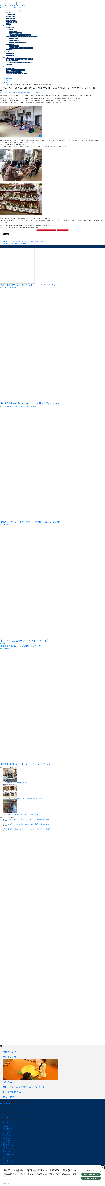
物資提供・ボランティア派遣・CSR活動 (20, 62)
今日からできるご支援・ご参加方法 (46, 230)
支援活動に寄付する (62, 230)
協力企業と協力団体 (11, 22)
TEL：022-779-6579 (5, 1104)
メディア (5, 1156)
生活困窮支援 (10, 44)
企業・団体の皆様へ (8, 1162)
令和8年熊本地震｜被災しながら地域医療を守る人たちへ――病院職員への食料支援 (26, 819)
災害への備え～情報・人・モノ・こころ (20, 35)
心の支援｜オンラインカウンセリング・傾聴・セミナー (21, 36)
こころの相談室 (13, 38)
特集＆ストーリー (8, 1154)
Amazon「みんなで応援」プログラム (16, 73)
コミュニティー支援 (17, 243)
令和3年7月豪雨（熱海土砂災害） (22, 92)
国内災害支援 (10, 27)
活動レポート (6, 51)
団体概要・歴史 (10, 18)
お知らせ (5, 1133)
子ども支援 (9, 49)
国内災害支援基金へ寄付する (14, 72)
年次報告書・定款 (11, 20)
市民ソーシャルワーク (9, 1146)
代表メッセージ (10, 16)
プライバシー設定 (91, 1170)
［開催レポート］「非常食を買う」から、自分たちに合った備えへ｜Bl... (23, 798)
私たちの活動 (6, 25)
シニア (26, 243)
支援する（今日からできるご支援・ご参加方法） (19, 59)
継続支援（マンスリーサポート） (15, 70)
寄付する (5, 66)
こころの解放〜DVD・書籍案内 (18, 42)
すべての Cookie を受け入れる (90, 1178)
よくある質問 (6, 1131)
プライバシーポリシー (8, 1179)
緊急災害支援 (13, 31)
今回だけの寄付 (10, 68)
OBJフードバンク (14, 46)
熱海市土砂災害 (7, 243)
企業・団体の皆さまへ (12, 60)
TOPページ (6, 1122)
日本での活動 (10, 53)
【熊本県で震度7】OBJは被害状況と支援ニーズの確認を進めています (22, 814)
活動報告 (5, 1147)
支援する (5, 57)
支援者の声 (9, 64)
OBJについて (6, 12)
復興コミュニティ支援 (15, 33)
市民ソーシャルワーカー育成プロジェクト (21, 48)
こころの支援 (6, 1140)
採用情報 (8, 24)
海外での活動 (10, 55)
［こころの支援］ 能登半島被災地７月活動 (15, 782)
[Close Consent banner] (103, 1167)
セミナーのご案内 (14, 40)
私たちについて (10, 14)
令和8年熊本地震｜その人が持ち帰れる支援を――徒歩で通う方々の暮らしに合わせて (27, 824)
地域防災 (11, 29)
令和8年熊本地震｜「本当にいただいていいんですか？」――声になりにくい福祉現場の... (28, 829)
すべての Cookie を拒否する (91, 1174)
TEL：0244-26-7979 (5, 1117)
